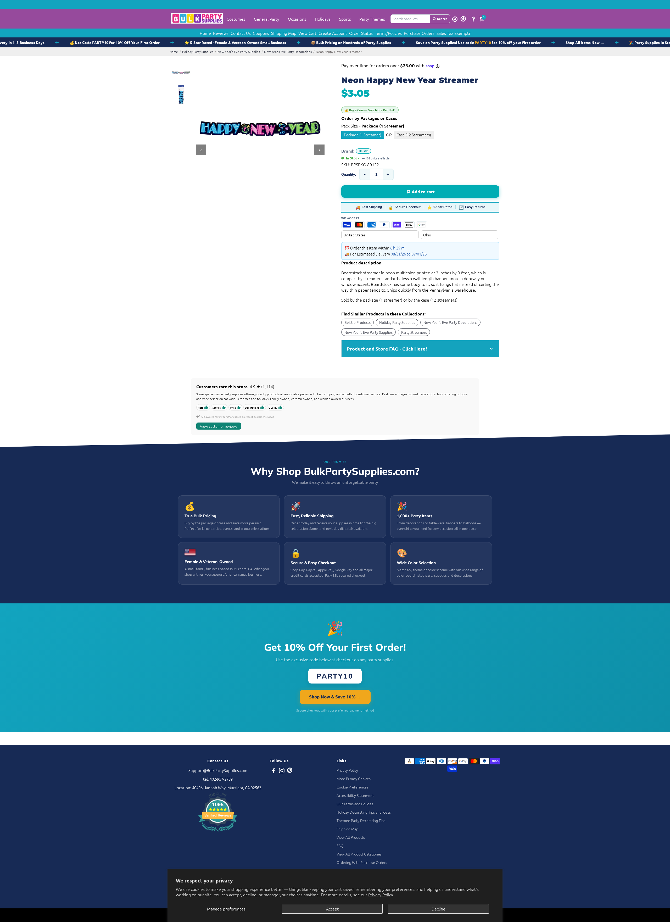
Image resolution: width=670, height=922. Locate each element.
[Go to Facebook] (273, 771)
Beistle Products (357, 322)
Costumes (236, 19)
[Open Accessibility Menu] (463, 19)
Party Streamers (414, 332)
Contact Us (241, 33)
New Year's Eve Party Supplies (238, 51)
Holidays (323, 19)
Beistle (363, 151)
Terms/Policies (388, 33)
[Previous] (201, 150)
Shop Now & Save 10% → (335, 696)
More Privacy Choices (354, 778)
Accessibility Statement (355, 795)
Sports (345, 19)
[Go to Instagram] (281, 771)
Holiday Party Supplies (197, 51)
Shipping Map (283, 33)
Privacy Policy (380, 894)
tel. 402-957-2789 (218, 779)
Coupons (261, 33)
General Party (266, 19)
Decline (438, 909)
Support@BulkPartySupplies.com (217, 770)
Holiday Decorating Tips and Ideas (364, 812)
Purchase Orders (419, 33)
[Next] (319, 150)
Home (205, 33)
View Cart (307, 33)
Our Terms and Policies (355, 803)
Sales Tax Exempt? (453, 33)
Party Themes (372, 19)
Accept (332, 909)
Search (442, 18)
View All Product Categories (359, 854)
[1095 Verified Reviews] (217, 832)
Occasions (297, 19)
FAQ (340, 845)
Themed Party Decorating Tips (361, 820)
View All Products (351, 837)
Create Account (333, 33)
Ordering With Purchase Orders (362, 862)
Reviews (220, 33)
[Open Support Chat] (473, 19)
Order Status (361, 33)
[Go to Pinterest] (289, 771)
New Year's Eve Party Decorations (288, 51)
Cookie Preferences (352, 787)
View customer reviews (218, 426)
